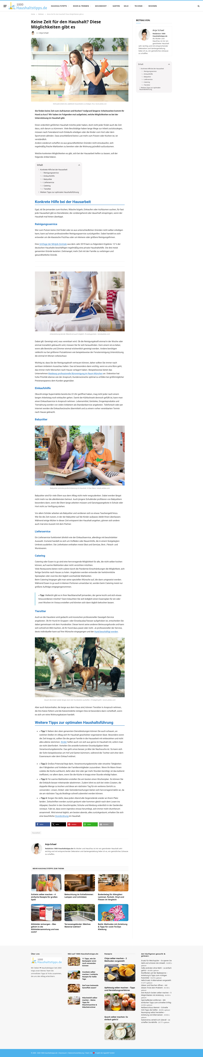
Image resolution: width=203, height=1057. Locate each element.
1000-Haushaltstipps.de (49, 1053)
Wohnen (152, 6)
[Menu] (5, 6)
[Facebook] (22, 117)
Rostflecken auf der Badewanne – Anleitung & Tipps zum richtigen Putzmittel (154, 975)
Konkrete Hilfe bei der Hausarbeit (53, 169)
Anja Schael (44, 33)
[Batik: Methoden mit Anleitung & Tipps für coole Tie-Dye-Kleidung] (113, 912)
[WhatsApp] (22, 128)
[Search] (198, 6)
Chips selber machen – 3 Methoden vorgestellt (115, 959)
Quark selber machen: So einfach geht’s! (116, 1018)
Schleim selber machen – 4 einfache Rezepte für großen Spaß (44, 897)
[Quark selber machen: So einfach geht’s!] (119, 1031)
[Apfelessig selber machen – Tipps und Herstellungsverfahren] (119, 1002)
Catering (47, 186)
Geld (126, 6)
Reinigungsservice (51, 173)
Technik (138, 6)
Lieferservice (49, 182)
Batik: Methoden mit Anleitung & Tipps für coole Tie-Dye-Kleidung (112, 927)
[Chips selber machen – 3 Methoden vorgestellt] (119, 973)
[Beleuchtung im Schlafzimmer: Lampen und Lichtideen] (79, 882)
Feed (87, 1053)
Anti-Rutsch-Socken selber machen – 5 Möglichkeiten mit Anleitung (156, 994)
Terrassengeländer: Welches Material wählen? (77, 925)
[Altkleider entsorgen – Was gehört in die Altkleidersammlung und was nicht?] (46, 912)
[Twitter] (22, 134)
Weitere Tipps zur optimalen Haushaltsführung (59, 192)
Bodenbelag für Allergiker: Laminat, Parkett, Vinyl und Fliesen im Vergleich (111, 897)
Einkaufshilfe (49, 176)
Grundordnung (61, 816)
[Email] (22, 139)
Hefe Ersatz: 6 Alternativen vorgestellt (156, 980)
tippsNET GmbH (109, 1053)
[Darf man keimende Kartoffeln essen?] (74, 988)
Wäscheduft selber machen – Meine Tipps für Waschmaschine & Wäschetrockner (89, 1002)
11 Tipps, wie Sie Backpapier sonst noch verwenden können (89, 962)
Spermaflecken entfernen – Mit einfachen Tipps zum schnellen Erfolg (156, 1001)
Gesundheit (101, 6)
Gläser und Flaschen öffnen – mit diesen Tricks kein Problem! (154, 986)
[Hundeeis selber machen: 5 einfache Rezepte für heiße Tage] (74, 975)
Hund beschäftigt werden (106, 631)
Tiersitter (47, 189)
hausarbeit (36, 833)
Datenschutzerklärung (76, 1053)
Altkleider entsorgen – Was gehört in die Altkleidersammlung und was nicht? (45, 928)
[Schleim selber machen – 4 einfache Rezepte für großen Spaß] (46, 882)
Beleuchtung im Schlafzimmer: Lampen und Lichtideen (79, 895)
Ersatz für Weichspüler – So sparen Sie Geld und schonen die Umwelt (156, 961)
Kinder (64, 742)
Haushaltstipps (59, 6)
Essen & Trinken (81, 6)
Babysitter (48, 179)
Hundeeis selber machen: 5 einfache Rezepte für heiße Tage (90, 975)
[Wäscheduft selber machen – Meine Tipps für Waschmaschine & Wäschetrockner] (74, 1000)
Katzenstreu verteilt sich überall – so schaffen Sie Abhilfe (155, 1021)
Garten (116, 6)
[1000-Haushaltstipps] (27, 6)
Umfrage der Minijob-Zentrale (53, 244)
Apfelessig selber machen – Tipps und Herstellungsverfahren (119, 989)
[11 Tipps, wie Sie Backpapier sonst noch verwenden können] (74, 961)
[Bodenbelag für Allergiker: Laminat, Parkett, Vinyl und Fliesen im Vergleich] (113, 882)
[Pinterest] (22, 122)
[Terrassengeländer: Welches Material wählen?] (79, 912)
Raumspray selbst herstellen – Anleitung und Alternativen (153, 1013)
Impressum (63, 1053)
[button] (42, 824)
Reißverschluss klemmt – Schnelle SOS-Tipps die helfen (154, 1008)
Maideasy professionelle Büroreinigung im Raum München (75, 373)
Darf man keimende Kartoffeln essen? (90, 986)
